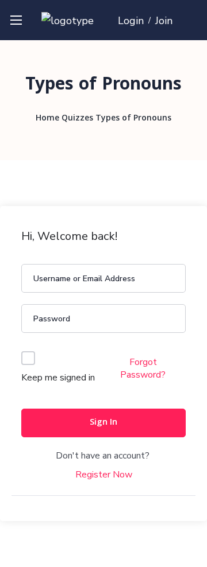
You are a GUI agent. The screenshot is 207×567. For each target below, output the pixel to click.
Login (131, 21)
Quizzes (77, 119)
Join (163, 21)
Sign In (103, 422)
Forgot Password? (143, 368)
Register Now (103, 474)
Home (47, 119)
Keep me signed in (58, 377)
